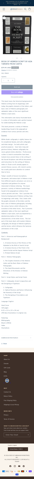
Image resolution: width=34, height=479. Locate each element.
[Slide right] (21, 58)
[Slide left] (13, 58)
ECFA (5, 376)
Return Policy (8, 396)
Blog (5, 372)
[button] (4, 9)
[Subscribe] (28, 435)
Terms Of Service (9, 419)
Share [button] (5, 343)
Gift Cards (7, 367)
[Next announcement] (30, 3)
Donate (6, 363)
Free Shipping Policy (10, 400)
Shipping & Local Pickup (11, 404)
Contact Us (7, 392)
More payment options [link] (17, 96)
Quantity (3, 76)
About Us (7, 359)
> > (7, 382)
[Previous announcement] (3, 3)
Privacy (6, 415)
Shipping (3, 70)
